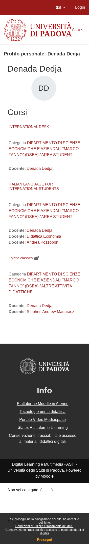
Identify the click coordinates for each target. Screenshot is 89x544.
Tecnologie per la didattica (43, 411)
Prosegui (44, 540)
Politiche (15, 502)
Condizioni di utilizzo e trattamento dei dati (44, 526)
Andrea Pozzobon (42, 242)
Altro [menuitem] (76, 30)
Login (80, 7)
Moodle (47, 476)
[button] (60, 7)
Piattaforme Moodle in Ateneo (42, 404)
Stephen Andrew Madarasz (50, 312)
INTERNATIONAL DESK (29, 127)
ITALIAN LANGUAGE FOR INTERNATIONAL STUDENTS (34, 186)
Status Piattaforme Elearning (43, 427)
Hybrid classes (21, 258)
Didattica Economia (44, 236)
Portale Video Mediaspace (42, 419)
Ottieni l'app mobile (24, 508)
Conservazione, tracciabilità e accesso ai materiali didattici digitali (44, 531)
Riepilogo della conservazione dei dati (41, 496)
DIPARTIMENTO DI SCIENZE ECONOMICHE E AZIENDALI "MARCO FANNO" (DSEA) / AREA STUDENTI (44, 149)
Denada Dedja (39, 168)
